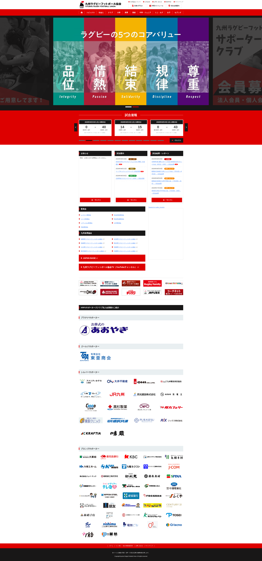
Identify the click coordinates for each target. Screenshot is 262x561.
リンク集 (118, 545)
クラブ (110, 12)
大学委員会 (117, 223)
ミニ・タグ (159, 12)
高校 (134, 12)
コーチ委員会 (85, 219)
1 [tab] (128, 106)
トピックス (90, 12)
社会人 (101, 12)
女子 (168, 12)
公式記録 (147, 1)
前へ (75, 127)
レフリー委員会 (86, 215)
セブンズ (178, 12)
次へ (186, 127)
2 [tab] (136, 106)
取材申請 (168, 1)
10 (153, 140)
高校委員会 (84, 227)
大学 (118, 12)
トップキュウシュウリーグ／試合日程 (128, 171)
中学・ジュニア (145, 12)
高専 (126, 12)
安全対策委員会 (119, 215)
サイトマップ (179, 1)
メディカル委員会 (86, 223)
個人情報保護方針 (128, 545)
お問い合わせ (158, 1)
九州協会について (135, 1)
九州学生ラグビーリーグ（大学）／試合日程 (130, 178)
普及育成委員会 (119, 219)
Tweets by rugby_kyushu (156, 207)
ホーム (82, 12)
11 (161, 140)
